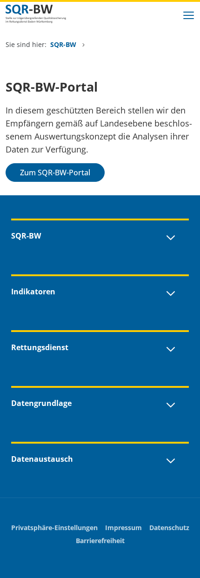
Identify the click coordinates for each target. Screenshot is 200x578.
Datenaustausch (42, 459)
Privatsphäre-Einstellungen (54, 527)
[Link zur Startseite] (43, 14)
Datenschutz (169, 527)
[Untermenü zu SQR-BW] (171, 236)
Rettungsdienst (39, 347)
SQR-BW (64, 44)
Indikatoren (33, 291)
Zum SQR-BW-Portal (55, 172)
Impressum (123, 527)
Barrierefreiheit (100, 540)
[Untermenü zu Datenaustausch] (171, 459)
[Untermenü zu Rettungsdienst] (171, 347)
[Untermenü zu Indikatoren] (171, 291)
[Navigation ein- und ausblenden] (188, 14)
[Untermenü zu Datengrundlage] (171, 403)
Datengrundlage (41, 403)
